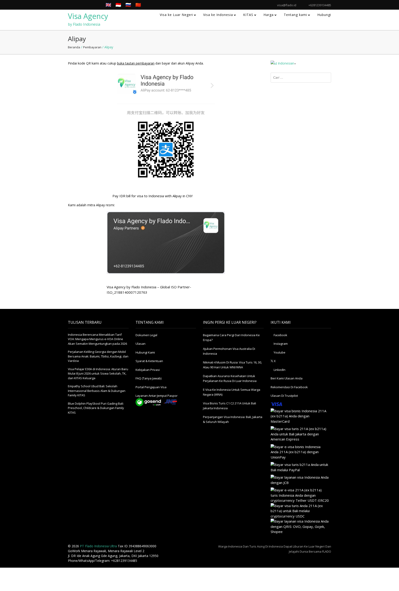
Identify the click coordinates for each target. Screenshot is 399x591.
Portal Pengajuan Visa (151, 387)
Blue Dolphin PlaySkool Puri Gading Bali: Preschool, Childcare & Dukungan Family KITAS (96, 408)
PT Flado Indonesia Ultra (98, 546)
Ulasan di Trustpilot (284, 396)
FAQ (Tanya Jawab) (148, 378)
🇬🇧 (108, 5)
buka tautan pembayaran (135, 63)
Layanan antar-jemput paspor (157, 396)
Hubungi (324, 14)
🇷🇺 (128, 5)
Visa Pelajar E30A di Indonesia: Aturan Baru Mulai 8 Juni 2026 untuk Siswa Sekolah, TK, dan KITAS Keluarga (98, 373)
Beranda (74, 47)
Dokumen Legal (146, 335)
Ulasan (140, 344)
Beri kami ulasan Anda (286, 378)
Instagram (280, 344)
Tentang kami (295, 14)
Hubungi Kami (145, 352)
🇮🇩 (118, 5)
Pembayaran (92, 47)
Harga (268, 14)
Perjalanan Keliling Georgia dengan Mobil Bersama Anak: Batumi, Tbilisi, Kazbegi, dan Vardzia (98, 356)
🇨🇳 (138, 5)
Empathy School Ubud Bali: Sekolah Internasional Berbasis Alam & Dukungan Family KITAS (96, 390)
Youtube (279, 352)
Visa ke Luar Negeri (176, 14)
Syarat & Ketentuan (149, 361)
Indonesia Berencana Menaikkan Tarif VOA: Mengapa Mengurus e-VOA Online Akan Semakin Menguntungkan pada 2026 (97, 339)
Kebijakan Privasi (148, 370)
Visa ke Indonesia (218, 14)
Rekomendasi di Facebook (289, 387)
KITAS (248, 14)
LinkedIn (279, 370)
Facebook (280, 335)
